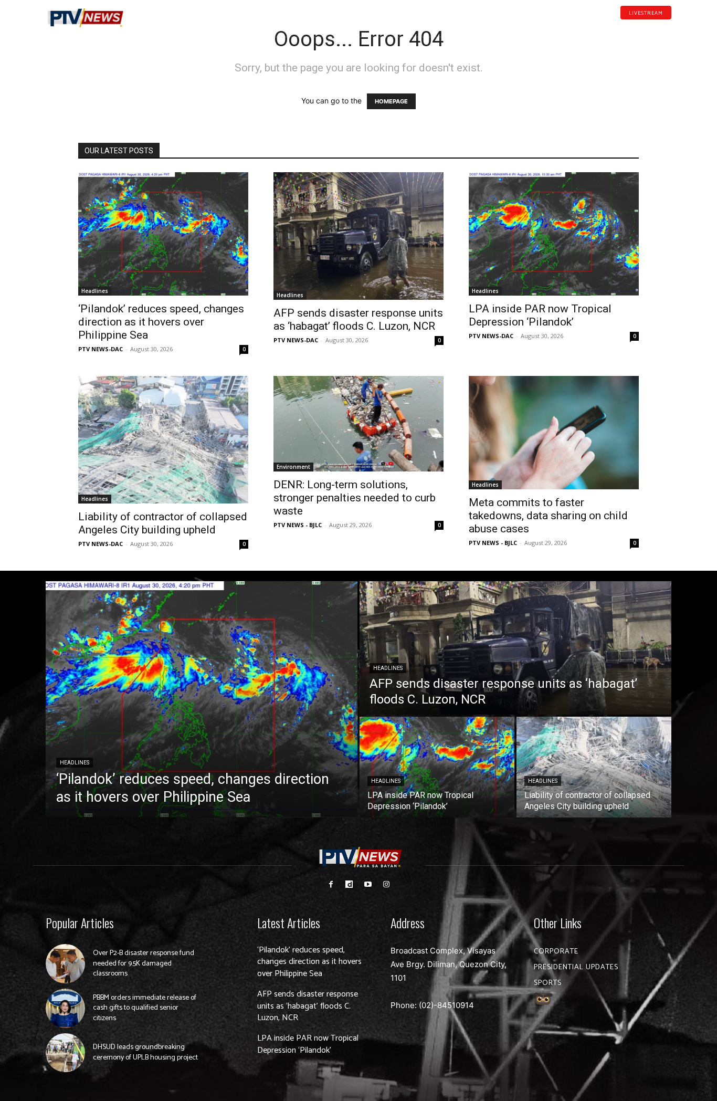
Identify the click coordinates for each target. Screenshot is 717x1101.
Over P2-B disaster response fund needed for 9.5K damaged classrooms (143, 963)
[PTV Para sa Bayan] (85, 18)
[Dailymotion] (634, 28)
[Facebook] (618, 28)
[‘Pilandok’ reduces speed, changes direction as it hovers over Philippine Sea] (163, 234)
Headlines (94, 291)
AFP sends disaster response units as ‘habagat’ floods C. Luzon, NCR (358, 319)
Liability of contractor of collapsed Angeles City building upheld (162, 523)
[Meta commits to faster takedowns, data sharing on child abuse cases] (554, 432)
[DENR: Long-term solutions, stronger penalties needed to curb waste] (358, 423)
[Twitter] (667, 28)
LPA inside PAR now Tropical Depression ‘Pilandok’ (540, 315)
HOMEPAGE (391, 101)
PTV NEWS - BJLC (297, 525)
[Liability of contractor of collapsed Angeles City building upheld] (163, 440)
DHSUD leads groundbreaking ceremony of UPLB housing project (145, 1052)
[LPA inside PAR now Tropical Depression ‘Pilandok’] (554, 234)
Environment (293, 466)
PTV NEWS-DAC (100, 349)
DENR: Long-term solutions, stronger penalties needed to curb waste (354, 497)
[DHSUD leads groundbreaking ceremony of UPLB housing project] (65, 1053)
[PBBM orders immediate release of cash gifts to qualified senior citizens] (65, 1008)
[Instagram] (386, 884)
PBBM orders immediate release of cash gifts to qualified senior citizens (144, 1008)
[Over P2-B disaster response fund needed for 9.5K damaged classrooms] (65, 963)
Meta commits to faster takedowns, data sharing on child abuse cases (548, 515)
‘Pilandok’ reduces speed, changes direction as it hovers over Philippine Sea (161, 321)
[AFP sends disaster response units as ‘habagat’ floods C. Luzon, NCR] (358, 236)
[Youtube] (651, 28)
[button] (151, 12)
